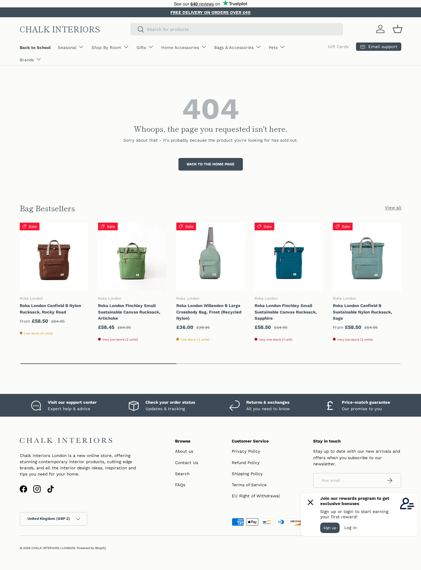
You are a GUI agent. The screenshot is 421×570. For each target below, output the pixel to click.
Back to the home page (211, 164)
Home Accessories (180, 47)
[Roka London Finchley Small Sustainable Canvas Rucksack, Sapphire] (289, 257)
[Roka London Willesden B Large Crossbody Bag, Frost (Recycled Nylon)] (210, 257)
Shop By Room (106, 47)
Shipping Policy (247, 473)
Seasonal (67, 47)
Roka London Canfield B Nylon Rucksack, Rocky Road (50, 308)
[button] (397, 29)
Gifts (141, 47)
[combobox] (236, 29)
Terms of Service (249, 484)
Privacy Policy (246, 451)
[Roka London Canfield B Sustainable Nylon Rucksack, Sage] (367, 257)
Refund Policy (246, 462)
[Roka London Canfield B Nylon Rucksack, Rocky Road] (54, 257)
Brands (27, 59)
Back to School (35, 47)
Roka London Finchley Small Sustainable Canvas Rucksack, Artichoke (129, 312)
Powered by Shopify (91, 548)
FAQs (180, 484)
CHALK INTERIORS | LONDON (53, 548)
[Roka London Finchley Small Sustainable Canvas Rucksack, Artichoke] (132, 257)
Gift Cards (338, 46)
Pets (273, 47)
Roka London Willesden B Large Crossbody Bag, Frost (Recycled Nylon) (208, 312)
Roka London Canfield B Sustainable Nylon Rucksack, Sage (362, 312)
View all (393, 207)
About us (184, 451)
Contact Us (186, 462)
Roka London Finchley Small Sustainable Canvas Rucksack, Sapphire (286, 312)
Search (182, 473)
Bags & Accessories (234, 47)
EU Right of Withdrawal (256, 495)
